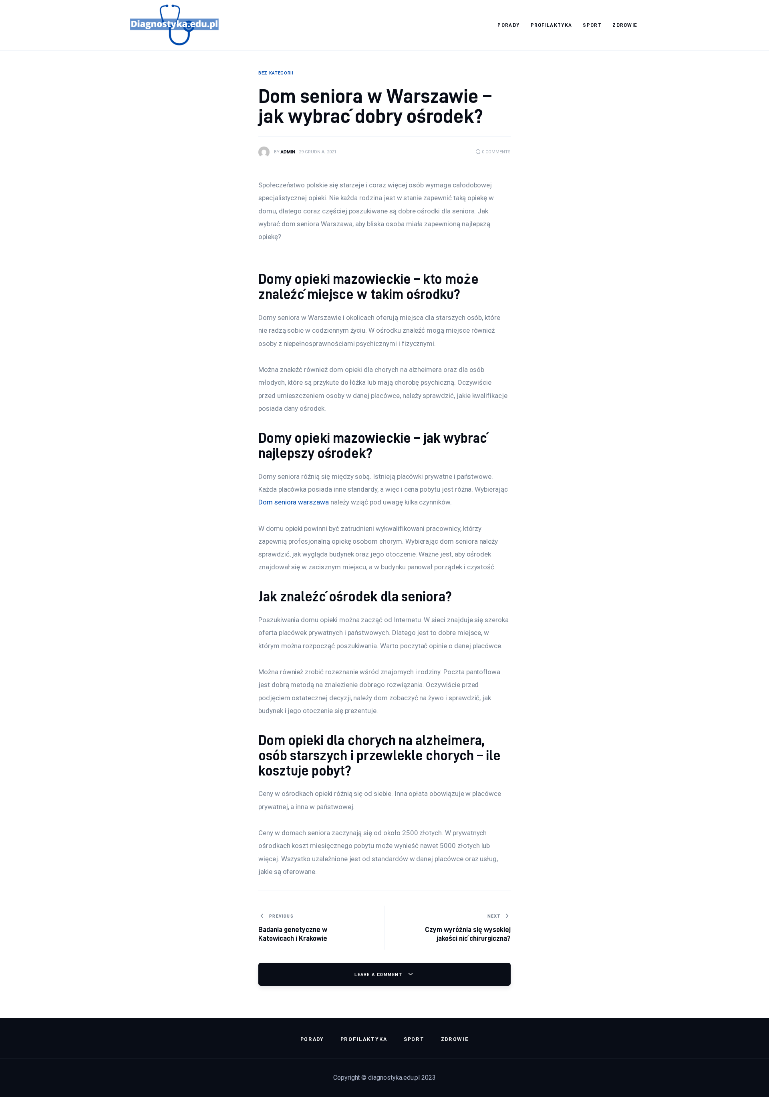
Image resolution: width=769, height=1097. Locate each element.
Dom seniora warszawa (293, 502)
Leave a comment (379, 974)
